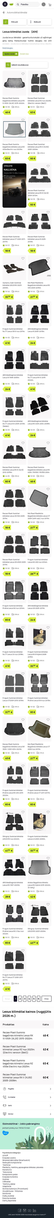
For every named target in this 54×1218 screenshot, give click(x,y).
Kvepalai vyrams (9, 1158)
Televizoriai (7, 1172)
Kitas (46, 999)
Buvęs (7, 999)
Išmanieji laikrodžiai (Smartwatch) (16, 1160)
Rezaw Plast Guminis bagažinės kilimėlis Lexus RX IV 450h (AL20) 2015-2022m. (14, 100)
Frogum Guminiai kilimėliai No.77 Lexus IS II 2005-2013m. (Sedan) (14, 423)
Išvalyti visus (24, 54)
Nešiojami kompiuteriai (12, 1162)
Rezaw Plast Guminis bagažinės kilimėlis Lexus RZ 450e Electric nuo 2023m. (14, 146)
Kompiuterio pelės (10, 1174)
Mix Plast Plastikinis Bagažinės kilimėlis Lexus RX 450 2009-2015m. (39, 285)
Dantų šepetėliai (9, 1200)
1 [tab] (23, 1147)
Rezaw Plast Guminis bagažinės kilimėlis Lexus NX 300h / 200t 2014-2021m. (14, 746)
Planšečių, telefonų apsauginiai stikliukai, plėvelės (23, 1167)
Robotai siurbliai (9, 1198)
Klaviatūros (7, 1169)
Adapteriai (7, 1186)
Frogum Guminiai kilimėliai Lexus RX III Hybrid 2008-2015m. (38, 654)
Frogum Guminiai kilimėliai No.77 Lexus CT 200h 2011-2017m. (13, 977)
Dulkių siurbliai (8, 1196)
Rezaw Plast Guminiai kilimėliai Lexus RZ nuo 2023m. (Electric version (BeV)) (39, 100)
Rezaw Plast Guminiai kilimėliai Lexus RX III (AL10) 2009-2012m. (38, 193)
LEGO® (5, 1155)
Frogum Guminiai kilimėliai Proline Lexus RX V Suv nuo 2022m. (13, 931)
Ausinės (6, 1179)
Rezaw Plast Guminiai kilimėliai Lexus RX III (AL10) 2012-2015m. (13, 469)
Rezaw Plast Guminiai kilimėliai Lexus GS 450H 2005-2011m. (14, 562)
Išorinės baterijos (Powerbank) (15, 1188)
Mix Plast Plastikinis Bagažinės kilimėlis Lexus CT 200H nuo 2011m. (39, 746)
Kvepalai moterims (10, 1177)
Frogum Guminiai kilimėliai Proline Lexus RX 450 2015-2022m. (13, 792)
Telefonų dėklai (9, 1184)
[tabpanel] (27, 1133)
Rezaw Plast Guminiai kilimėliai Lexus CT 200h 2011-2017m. (14, 239)
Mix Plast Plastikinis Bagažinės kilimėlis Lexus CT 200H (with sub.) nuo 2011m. (39, 516)
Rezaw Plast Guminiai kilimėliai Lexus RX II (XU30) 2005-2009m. (38, 146)
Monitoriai (7, 1193)
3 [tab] (32, 1147)
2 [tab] (28, 1147)
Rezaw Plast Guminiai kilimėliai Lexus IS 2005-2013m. (37, 239)
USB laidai (6, 1181)
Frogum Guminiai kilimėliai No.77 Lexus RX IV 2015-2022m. (38, 377)
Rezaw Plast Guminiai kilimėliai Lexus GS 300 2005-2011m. (14, 516)
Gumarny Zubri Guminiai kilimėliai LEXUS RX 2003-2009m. (12, 285)
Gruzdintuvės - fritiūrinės (13, 1191)
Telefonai (6, 1165)
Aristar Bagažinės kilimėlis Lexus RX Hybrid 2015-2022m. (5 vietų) (39, 885)
